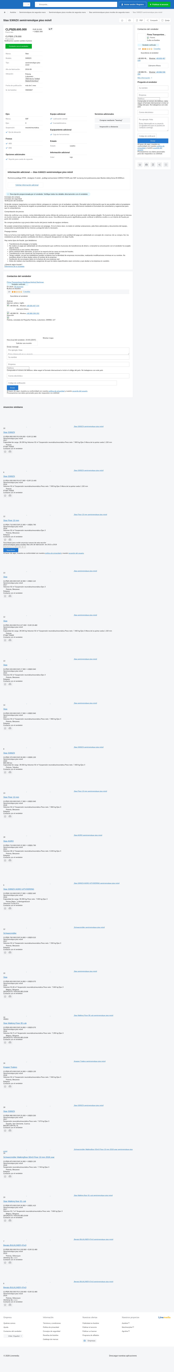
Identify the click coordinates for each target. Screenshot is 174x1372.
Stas (27, 54)
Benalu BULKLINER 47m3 (14, 1245)
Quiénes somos (9, 1323)
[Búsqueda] (37, 4)
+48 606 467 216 (32, 306)
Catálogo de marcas (50, 1339)
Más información (144, 78)
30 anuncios (18, 287)
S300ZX (28, 58)
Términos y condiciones (52, 1323)
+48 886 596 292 (32, 313)
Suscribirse (11, 550)
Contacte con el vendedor (18, 46)
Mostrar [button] (23, 306)
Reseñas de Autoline (50, 1335)
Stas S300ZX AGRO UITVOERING (18, 889)
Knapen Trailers (10, 1067)
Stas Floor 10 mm (11, 520)
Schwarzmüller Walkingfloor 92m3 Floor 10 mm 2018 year (28, 1157)
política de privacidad (57, 391)
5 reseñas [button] (26, 292)
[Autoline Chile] (12, 4)
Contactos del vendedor (12, 1331)
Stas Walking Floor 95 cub (15, 1023)
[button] (122, 20)
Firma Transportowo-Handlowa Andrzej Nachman (25, 282)
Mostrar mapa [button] (48, 338)
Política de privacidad (51, 1327)
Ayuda (6, 1327)
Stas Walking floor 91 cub (14, 1201)
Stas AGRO (8, 841)
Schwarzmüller (9, 933)
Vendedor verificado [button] (18, 284)
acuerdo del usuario (79, 391)
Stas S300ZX (9, 432)
